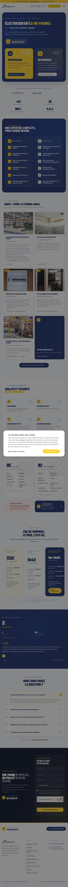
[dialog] (34, 443)
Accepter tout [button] (51, 451)
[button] (16, 451)
